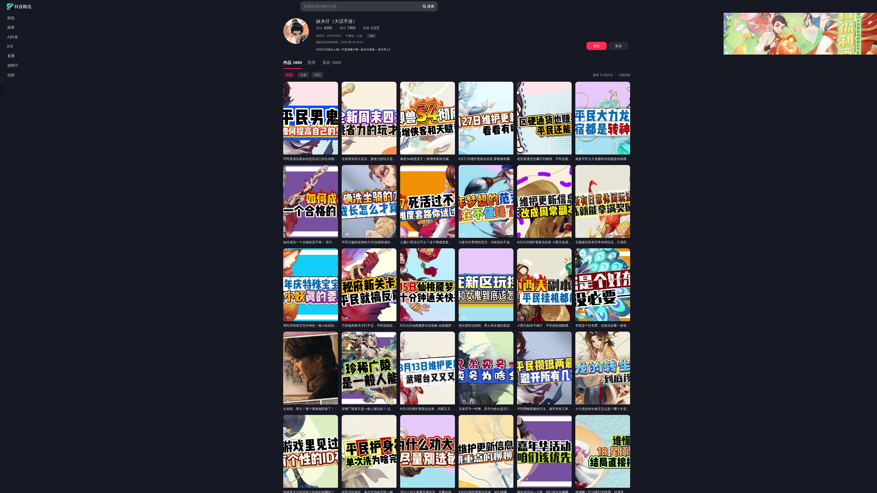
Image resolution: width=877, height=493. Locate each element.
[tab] (292, 63)
